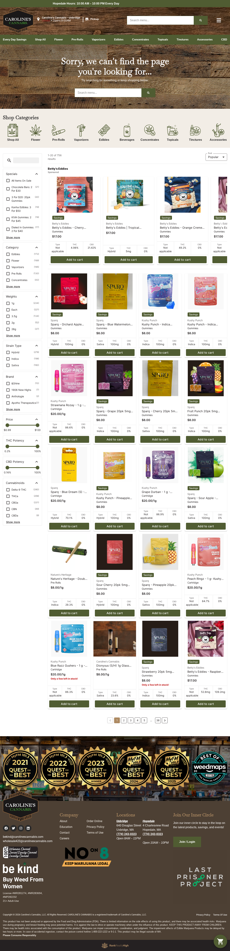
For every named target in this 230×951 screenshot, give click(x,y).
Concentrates (150, 139)
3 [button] (131, 720)
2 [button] (124, 720)
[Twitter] (13, 828)
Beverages (127, 139)
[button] (68, 19)
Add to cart (74, 259)
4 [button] (137, 720)
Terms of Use (95, 832)
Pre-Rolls (58, 139)
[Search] (201, 20)
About (63, 821)
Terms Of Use (220, 914)
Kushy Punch (149, 320)
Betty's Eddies (60, 223)
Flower (35, 139)
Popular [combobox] (213, 157)
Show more (13, 237)
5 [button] (144, 720)
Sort (210, 153)
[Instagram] (21, 828)
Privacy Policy (95, 827)
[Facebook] (6, 828)
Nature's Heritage (61, 574)
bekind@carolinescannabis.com (23, 836)
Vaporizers (81, 139)
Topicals (172, 139)
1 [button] (117, 720)
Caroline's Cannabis (107, 661)
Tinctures (195, 139)
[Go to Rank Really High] (115, 945)
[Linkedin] (28, 828)
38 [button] (158, 720)
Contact (65, 832)
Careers (64, 838)
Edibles (104, 139)
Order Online (94, 821)
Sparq (54, 320)
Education (66, 827)
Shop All (13, 139)
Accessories (218, 139)
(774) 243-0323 (126, 834)
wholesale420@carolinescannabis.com (27, 841)
